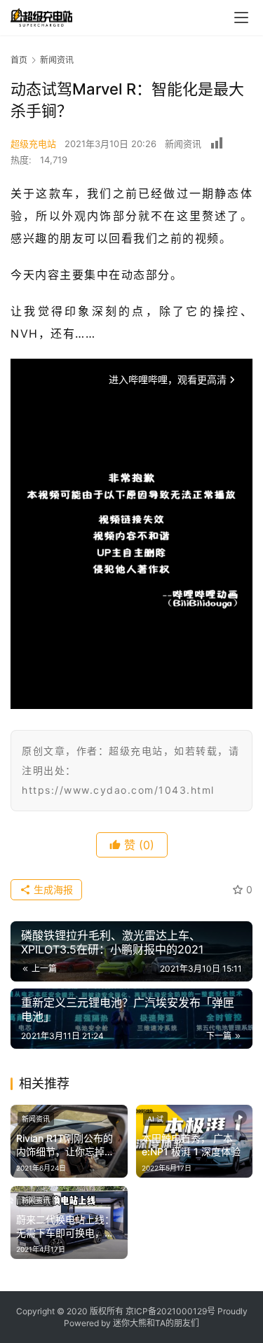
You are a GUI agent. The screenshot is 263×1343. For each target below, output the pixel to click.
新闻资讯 (183, 143)
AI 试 (155, 1119)
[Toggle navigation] (241, 17)
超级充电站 (33, 143)
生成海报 (52, 889)
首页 (19, 60)
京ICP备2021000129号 (170, 1311)
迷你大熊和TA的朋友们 (156, 1323)
